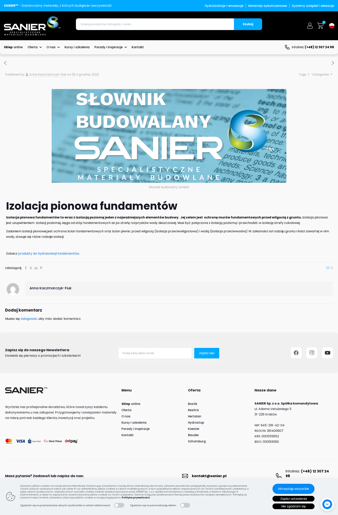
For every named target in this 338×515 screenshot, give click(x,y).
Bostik (192, 404)
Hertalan (194, 416)
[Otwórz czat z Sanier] (327, 504)
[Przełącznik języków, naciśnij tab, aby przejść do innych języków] (331, 26)
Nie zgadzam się (293, 506)
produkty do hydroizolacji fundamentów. (48, 253)
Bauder (193, 435)
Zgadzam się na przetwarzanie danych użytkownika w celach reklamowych (65, 505)
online (130, 404)
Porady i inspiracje (135, 429)
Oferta (126, 410)
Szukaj (248, 24)
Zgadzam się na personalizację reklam (153, 505)
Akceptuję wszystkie (293, 488)
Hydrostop (196, 423)
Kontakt (127, 435)
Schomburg (197, 441)
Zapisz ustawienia (293, 498)
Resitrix (193, 410)
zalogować (29, 318)
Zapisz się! (207, 353)
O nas (125, 416)
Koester (194, 429)
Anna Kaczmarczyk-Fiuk (48, 74)
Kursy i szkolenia (134, 423)
